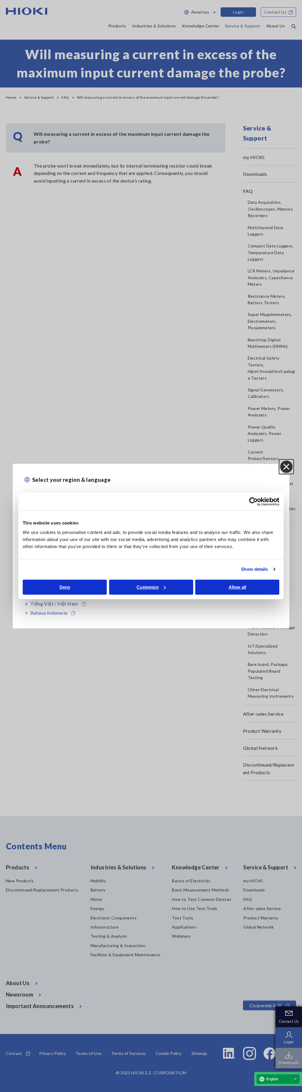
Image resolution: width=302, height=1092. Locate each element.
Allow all (237, 587)
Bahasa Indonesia (48, 613)
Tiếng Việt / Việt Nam (54, 603)
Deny (65, 587)
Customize (148, 587)
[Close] (286, 466)
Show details (254, 569)
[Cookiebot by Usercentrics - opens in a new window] (253, 501)
